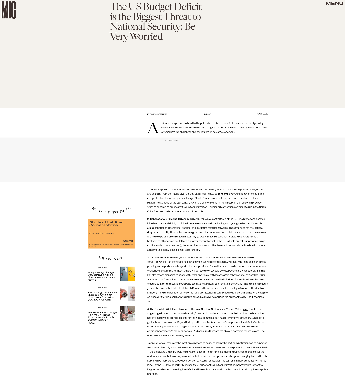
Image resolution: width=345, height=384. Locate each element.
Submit (128, 240)
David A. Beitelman (158, 114)
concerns (223, 193)
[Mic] (9, 10)
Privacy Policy (93, 246)
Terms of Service (125, 244)
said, (245, 309)
